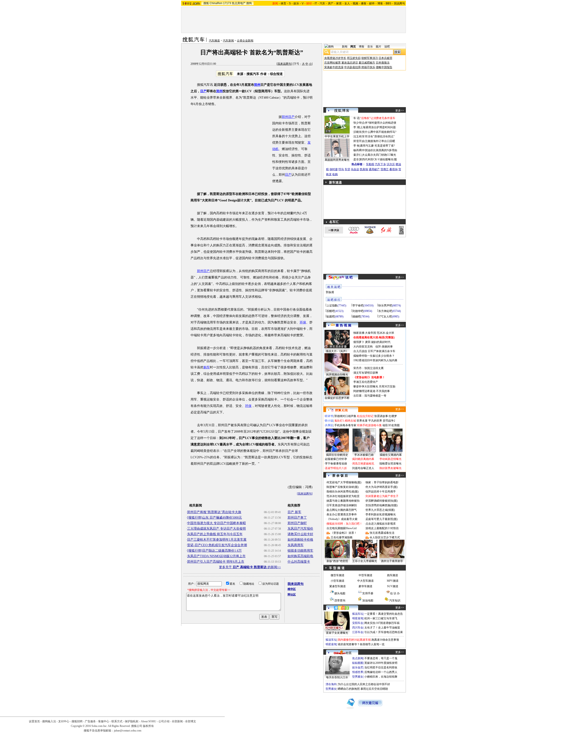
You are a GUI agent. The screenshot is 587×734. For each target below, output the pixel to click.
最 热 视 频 (343, 325)
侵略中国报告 (384, 67)
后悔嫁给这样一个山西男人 (380, 672)
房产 (330, 3)
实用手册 (367, 593)
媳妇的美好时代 (380, 342)
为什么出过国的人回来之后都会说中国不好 (364, 684)
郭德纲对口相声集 (345, 416)
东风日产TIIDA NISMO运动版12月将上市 (216, 556)
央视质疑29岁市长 (335, 58)
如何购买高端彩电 (300, 556)
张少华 (357, 122)
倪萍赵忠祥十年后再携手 (380, 491)
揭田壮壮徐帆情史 (337, 454)
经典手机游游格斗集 (369, 425)
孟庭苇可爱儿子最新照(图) (381, 519)
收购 (335, 174)
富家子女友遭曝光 (337, 632)
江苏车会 (357, 632)
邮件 (372, 3)
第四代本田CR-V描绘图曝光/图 (378, 159)
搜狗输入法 (49, 721)
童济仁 (357, 154)
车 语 (356, 118)
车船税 (370, 164)
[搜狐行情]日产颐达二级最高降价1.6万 (214, 550)
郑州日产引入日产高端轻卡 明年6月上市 (215, 561)
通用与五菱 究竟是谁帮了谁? (377, 145)
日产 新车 (294, 512)
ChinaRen (216, 3)
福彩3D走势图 (391, 425)
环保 (303, 322)
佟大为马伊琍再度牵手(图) (381, 487)
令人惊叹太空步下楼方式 (385, 537)
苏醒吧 (331, 311)
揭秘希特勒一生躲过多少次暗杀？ (374, 355)
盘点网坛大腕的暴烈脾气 (342, 510)
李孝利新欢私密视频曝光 (380, 514)
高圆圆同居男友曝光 (337, 159)
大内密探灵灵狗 (363, 346)
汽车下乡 (380, 164)
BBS (388, 3)
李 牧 (356, 145)
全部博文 (190, 721)
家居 (339, 3)
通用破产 (374, 169)
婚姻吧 (356, 316)
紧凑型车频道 (337, 586)
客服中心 (103, 721)
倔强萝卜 (358, 342)
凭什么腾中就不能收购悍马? (379, 131)
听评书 (329, 416)
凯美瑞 (364, 169)
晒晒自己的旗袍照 (349, 688)
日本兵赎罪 (385, 58)
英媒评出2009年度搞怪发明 (380, 662)
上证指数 (332, 305)
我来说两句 (284, 63)
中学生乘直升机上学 (337, 136)
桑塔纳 (393, 169)
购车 (206, 367)
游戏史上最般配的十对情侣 (382, 528)
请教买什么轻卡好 (300, 534)
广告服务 (90, 721)
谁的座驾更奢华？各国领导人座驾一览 (361, 644)
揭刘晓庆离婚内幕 (363, 459)
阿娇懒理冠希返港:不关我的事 (371, 391)
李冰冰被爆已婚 (364, 454)
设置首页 (34, 721)
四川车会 (357, 627)
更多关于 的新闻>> (250, 567)
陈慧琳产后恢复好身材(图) (343, 487)
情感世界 (357, 672)
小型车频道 (337, 580)
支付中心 (63, 721)
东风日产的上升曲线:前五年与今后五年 (215, 534)
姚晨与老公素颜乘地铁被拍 (343, 500)
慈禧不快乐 (368, 67)
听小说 (329, 420)
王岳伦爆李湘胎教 (342, 537)
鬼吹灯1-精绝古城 (345, 420)
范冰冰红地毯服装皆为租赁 (343, 496)
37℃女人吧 (385, 316)
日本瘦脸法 (383, 62)
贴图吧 (331, 316)
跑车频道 (392, 575)
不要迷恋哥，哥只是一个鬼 (380, 658)
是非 (356, 159)
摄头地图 (339, 593)
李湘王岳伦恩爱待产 (365, 382)
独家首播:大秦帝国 (364, 332)
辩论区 (292, 594)
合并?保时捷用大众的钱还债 (379, 122)
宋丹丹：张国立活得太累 (368, 368)
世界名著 (362, 420)
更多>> (399, 110)
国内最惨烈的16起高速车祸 (354, 639)
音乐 (370, 46)
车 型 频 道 (337, 568)
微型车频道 (337, 575)
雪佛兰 (384, 169)
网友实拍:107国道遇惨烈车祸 (381, 623)
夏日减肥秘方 (367, 62)
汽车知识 (394, 600)
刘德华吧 (357, 311)
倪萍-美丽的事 (384, 346)
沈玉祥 (357, 136)
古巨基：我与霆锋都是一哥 (369, 395)
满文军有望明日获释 (365, 372)
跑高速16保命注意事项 (385, 639)
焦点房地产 (239, 3)
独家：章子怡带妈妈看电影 (382, 482)
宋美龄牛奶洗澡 (333, 67)
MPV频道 (393, 580)
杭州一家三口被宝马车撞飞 (380, 618)
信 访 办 (395, 593)
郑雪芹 (357, 141)
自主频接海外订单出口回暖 (378, 141)
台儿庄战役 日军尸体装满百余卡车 (374, 351)
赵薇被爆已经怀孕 (336, 459)
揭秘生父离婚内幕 (391, 454)
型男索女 (357, 676)
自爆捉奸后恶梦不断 (337, 398)
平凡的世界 (375, 420)
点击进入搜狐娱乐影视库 (380, 523)
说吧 (387, 46)
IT (316, 3)
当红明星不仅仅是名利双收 (380, 667)
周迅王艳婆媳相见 (363, 463)
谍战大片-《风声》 (337, 351)
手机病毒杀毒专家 (345, 425)
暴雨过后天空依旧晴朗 (374, 688)
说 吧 (349, 277)
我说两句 (399, 3)
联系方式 (116, 721)
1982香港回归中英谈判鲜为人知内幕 (375, 360)
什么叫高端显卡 (299, 561)
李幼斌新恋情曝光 (390, 459)
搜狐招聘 (77, 721)
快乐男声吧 (385, 305)
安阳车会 (357, 623)
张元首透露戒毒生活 (382, 532)
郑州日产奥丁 (297, 517)
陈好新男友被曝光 (390, 468)
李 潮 (356, 127)
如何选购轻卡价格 (300, 539)
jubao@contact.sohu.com (127, 730)
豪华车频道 (365, 586)
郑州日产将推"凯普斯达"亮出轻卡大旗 (214, 512)
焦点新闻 (357, 658)
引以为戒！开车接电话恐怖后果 (383, 632)
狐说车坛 (357, 613)
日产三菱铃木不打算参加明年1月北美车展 (216, 539)
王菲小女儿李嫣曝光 (364, 561)
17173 (227, 3)
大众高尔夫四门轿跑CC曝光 (379, 154)
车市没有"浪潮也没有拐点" (378, 136)
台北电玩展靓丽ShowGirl (342, 528)
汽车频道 (214, 40)
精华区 (292, 589)
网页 (353, 46)
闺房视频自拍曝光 (337, 374)
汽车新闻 (228, 40)
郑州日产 (288, 117)
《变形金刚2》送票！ (344, 532)
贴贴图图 (357, 662)
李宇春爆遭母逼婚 (336, 463)
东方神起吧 (385, 311)
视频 (355, 3)
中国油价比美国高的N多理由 (379, 150)
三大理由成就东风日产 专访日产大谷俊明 (216, 528)
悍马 (341, 169)
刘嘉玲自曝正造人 (363, 468)
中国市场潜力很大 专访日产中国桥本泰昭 (216, 523)
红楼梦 (393, 416)
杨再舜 (357, 150)
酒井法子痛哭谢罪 (392, 561)
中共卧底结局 (352, 67)
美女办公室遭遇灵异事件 (342, 514)
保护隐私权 (131, 721)
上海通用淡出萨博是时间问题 (378, 127)
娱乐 (296, 3)
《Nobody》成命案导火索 (342, 519)
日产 (203, 91)
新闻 (344, 46)
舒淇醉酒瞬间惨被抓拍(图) (381, 500)
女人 (347, 3)
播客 (363, 3)
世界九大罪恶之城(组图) (380, 510)
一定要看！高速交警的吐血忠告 (383, 613)
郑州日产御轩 (297, 523)
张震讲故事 (381, 416)
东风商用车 (296, 545)
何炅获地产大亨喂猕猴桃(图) (344, 482)
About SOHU (148, 721)
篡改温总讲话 (349, 62)
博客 (380, 3)
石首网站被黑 (332, 62)
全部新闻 (177, 721)
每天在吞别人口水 (337, 677)
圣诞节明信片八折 (336, 468)
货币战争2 (389, 420)
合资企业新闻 (245, 40)
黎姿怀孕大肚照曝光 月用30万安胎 (374, 386)
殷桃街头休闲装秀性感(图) (343, 491)
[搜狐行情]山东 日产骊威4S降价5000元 (214, 517)
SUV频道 (392, 586)
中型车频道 (365, 575)
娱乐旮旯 (357, 667)
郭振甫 (330, 292)
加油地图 (367, 600)
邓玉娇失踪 (354, 58)
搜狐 (206, 3)
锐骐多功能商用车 (300, 550)
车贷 (347, 169)
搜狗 (249, 3)
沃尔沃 (391, 164)
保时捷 (333, 169)
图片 (378, 46)
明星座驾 (357, 618)
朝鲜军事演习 (369, 58)
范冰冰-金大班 (385, 332)
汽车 (322, 3)
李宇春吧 (357, 305)
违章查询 (339, 600)
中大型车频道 (365, 580)
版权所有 (148, 726)
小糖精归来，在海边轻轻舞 (380, 676)
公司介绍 (163, 721)
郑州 (257, 84)
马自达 (355, 169)
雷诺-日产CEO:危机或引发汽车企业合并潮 (217, 545)
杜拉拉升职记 (365, 416)
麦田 (368, 342)
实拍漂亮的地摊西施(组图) (381, 505)
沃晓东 (357, 131)
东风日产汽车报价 (300, 528)
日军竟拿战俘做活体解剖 (342, 505)
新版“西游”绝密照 (337, 561)
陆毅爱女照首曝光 (390, 463)
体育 (283, 3)
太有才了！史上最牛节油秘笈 (382, 627)
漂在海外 (331, 684)
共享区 (329, 425)
